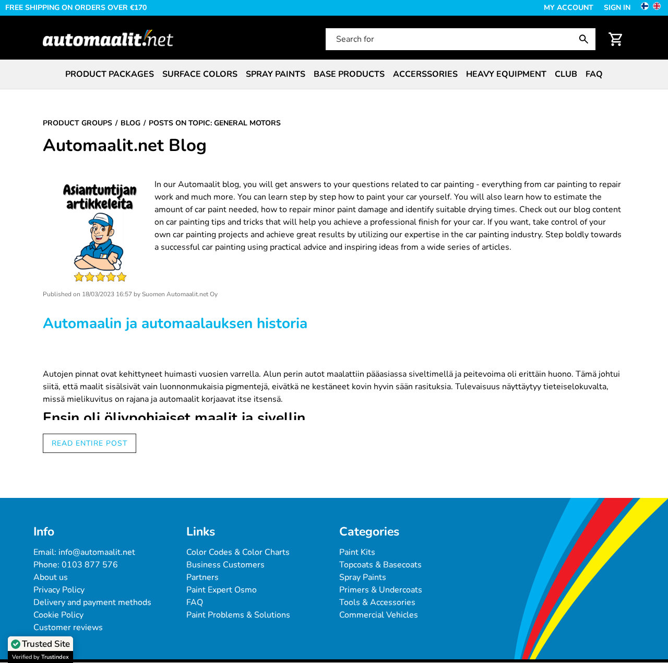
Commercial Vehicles (378, 615)
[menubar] (334, 74)
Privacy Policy (59, 590)
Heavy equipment (506, 74)
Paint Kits (357, 552)
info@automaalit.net (96, 552)
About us (50, 577)
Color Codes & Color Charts (238, 552)
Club (566, 74)
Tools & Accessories (377, 602)
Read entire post (89, 443)
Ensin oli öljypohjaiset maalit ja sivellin (174, 418)
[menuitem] (109, 74)
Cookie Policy (58, 615)
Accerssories (425, 74)
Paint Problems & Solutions (238, 615)
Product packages (109, 74)
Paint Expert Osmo (221, 590)
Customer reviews (68, 627)
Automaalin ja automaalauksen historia (175, 323)
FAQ (594, 74)
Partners (202, 577)
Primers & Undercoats (380, 590)
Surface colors (199, 74)
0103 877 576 (90, 565)
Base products (349, 74)
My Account (568, 8)
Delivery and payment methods (92, 602)
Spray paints (275, 74)
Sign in (617, 8)
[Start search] (586, 39)
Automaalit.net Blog (125, 145)
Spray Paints (362, 577)
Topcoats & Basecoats (380, 565)
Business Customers (225, 565)
